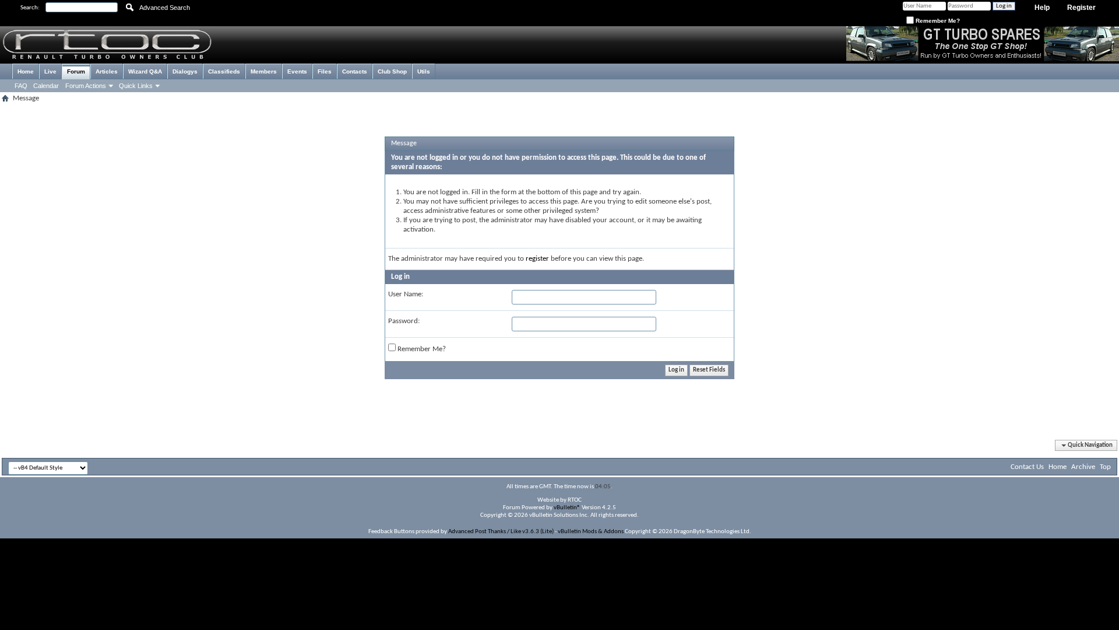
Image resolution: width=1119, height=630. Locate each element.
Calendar (46, 85)
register (537, 258)
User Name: (405, 294)
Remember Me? (937, 21)
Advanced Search (164, 7)
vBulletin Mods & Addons (591, 531)
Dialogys (185, 71)
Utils (423, 71)
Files (325, 71)
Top (1105, 467)
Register (1081, 8)
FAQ (21, 85)
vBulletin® (567, 508)
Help (1042, 8)
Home (25, 71)
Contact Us (1027, 467)
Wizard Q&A (145, 71)
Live (50, 71)
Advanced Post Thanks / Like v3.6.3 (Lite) (501, 531)
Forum (76, 71)
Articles (107, 71)
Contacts (354, 71)
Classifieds (224, 71)
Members (264, 71)
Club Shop (392, 71)
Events (297, 71)
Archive (1083, 467)
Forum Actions (85, 85)
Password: (404, 321)
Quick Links (136, 85)
